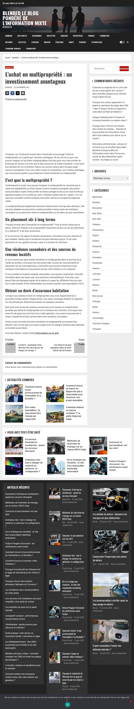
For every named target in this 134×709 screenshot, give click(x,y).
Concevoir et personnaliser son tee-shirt (98, 446)
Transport (31, 48)
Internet (9, 42)
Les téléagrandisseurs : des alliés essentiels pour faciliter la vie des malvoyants (21, 644)
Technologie (96, 42)
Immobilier (9, 67)
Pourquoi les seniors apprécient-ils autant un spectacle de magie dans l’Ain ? (110, 105)
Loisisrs (35, 42)
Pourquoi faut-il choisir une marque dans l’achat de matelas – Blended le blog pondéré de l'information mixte (109, 129)
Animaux (8, 35)
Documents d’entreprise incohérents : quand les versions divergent (14, 446)
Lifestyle (22, 42)
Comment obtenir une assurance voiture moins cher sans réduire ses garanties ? (21, 677)
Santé (71, 42)
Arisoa (10, 87)
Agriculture (97, 197)
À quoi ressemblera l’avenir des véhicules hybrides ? (107, 647)
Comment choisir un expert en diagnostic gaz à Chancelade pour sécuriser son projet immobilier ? (55, 393)
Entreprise (78, 35)
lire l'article (55, 506)
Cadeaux (64, 35)
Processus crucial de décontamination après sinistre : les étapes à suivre (108, 156)
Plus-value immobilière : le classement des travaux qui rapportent (14, 414)
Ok (67, 704)
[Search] (128, 42)
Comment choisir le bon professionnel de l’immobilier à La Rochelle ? (14, 393)
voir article (98, 526)
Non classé (97, 296)
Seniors (82, 42)
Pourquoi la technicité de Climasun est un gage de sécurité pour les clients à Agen (22, 572)
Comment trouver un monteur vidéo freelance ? (72, 655)
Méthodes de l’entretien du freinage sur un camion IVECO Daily (56, 446)
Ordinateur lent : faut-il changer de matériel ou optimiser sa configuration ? (14, 466)
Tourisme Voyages (13, 48)
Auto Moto (22, 35)
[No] (130, 701)
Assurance (37, 35)
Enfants (95, 241)
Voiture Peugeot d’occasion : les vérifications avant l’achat (98, 466)
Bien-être (51, 35)
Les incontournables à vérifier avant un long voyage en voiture (110, 602)
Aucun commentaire (69, 502)
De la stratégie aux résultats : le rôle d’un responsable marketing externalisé (56, 466)
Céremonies (98, 230)
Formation (104, 35)
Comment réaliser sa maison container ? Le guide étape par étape (55, 414)
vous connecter (24, 367)
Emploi (95, 235)
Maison (47, 42)
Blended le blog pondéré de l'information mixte (25, 18)
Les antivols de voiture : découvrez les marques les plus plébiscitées (110, 516)
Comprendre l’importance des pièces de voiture (110, 558)
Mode (95, 290)
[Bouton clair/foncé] (122, 42)
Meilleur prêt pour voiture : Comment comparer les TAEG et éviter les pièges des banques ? (23, 656)
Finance (91, 35)
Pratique (59, 42)
